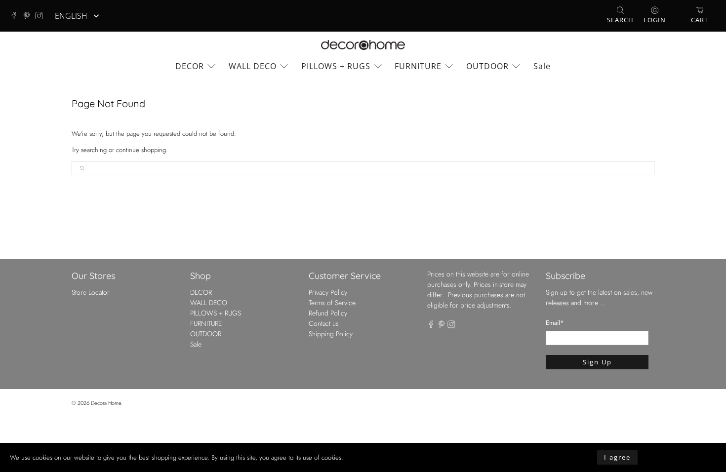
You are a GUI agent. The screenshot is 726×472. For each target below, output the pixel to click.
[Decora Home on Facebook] (16, 16)
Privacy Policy (328, 292)
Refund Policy (328, 313)
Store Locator (91, 292)
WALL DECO (253, 66)
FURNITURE (418, 66)
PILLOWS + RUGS (335, 66)
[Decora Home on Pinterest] (29, 16)
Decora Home (106, 403)
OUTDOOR (487, 66)
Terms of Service (332, 303)
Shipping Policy (331, 334)
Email (555, 322)
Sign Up (597, 361)
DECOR (189, 66)
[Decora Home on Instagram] (41, 16)
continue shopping (141, 150)
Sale (542, 66)
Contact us (324, 323)
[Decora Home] (363, 45)
